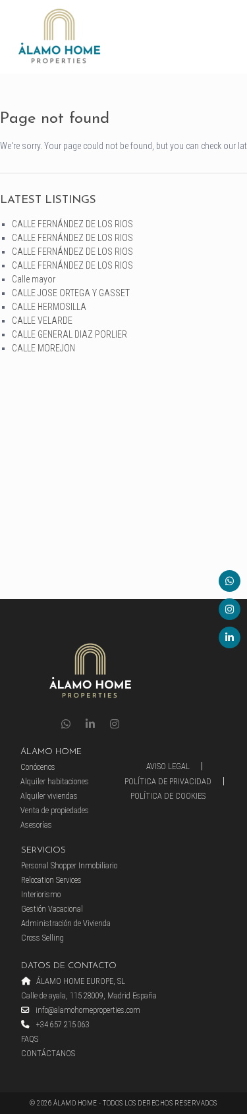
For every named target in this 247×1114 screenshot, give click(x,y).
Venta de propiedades (54, 810)
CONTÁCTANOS (48, 1053)
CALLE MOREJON (43, 348)
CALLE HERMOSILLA (49, 306)
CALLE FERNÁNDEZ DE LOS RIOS (72, 224)
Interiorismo (41, 894)
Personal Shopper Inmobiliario (69, 865)
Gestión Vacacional (52, 909)
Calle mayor (33, 279)
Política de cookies (168, 796)
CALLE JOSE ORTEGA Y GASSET (71, 293)
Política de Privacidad (167, 781)
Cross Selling (42, 938)
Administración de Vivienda (66, 923)
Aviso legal (168, 766)
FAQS (29, 1039)
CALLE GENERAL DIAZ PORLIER (69, 334)
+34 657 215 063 (62, 1024)
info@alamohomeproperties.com (87, 1010)
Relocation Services (51, 880)
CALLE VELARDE (42, 320)
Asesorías (36, 825)
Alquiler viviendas (49, 796)
